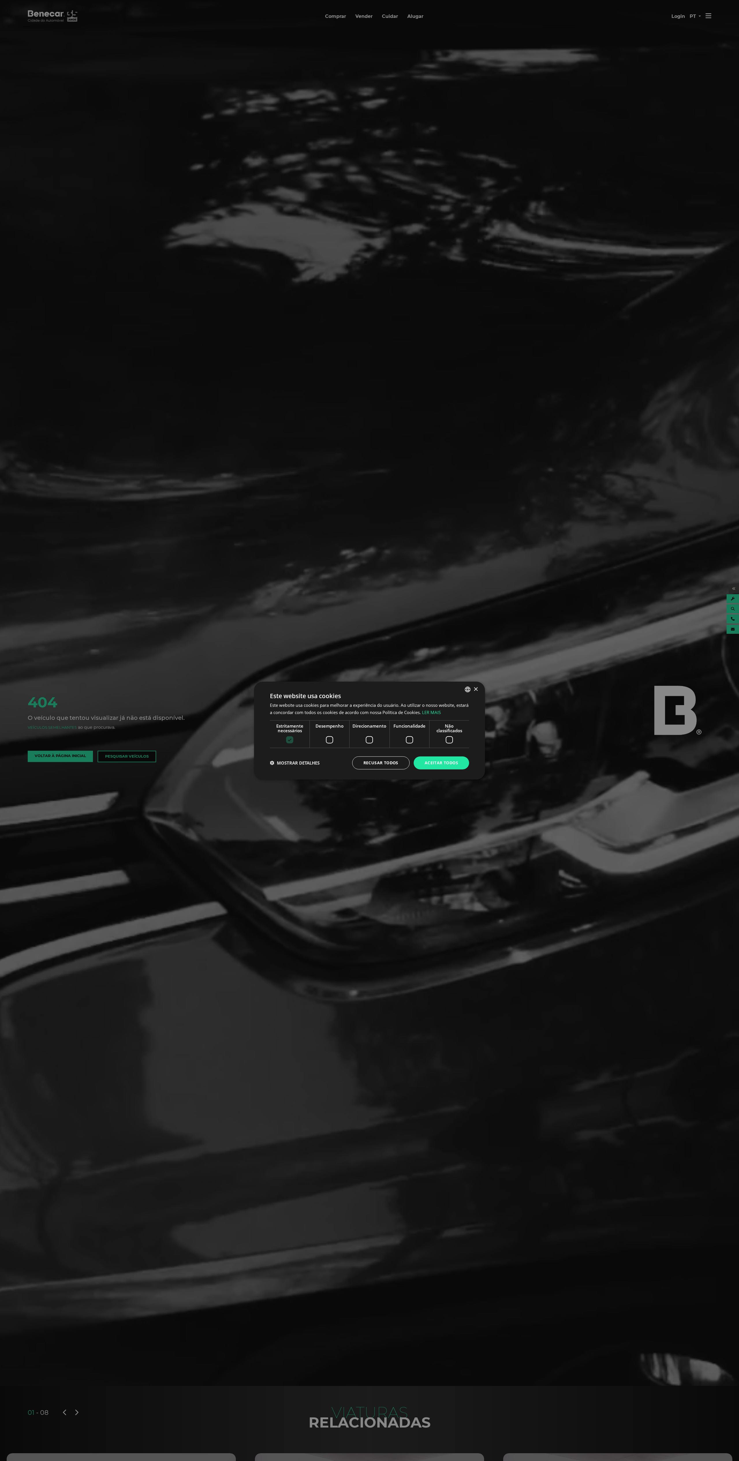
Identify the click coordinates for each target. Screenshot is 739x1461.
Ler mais (431, 712)
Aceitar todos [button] (441, 762)
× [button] (475, 689)
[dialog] (369, 731)
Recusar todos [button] (380, 762)
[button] (295, 763)
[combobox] (468, 689)
